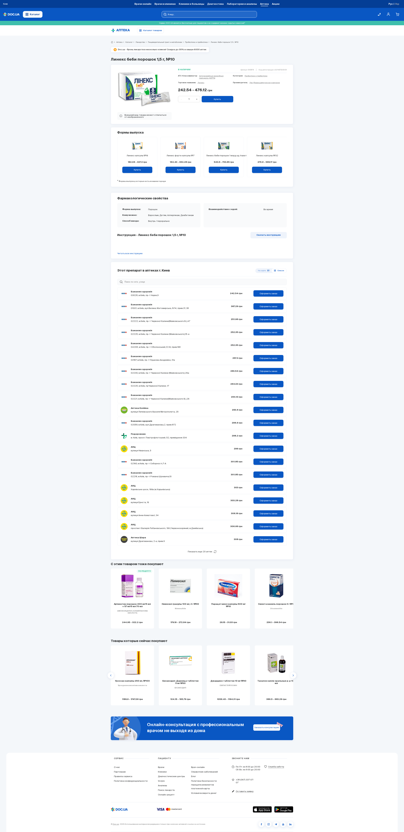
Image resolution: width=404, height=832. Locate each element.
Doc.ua (116, 824)
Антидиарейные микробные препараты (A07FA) (211, 77)
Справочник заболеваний (204, 772)
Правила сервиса (123, 776)
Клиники (162, 772)
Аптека (118, 42)
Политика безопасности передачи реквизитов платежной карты (204, 785)
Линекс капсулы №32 (267, 155)
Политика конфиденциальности (131, 781)
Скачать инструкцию (268, 235)
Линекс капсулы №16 (137, 155)
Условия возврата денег (204, 793)
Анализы (162, 785)
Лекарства (139, 42)
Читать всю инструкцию (130, 253)
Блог (193, 776)
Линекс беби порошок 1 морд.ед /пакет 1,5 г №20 (223, 155)
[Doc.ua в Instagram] (268, 824)
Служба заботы (276, 767)
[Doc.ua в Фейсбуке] (261, 824)
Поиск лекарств (166, 790)
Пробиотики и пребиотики (195, 42)
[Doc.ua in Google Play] (283, 809)
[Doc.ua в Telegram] (276, 824)
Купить (217, 99)
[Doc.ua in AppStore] (262, 809)
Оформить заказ (268, 293)
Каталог (35, 14)
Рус (391, 4)
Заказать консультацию (266, 727)
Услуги (161, 781)
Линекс (201, 83)
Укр (397, 4)
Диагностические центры (171, 776)
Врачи (161, 767)
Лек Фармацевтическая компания (265, 83)
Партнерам (120, 772)
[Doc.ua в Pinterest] (290, 824)
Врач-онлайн (198, 767)
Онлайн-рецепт (166, 794)
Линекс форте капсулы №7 (180, 155)
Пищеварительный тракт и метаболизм (163, 42)
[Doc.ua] (11, 14)
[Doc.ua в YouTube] (283, 824)
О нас (117, 767)
